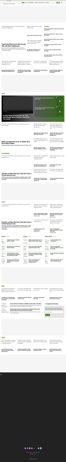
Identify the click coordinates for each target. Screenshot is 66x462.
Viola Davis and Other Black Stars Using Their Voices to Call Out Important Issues (54, 29)
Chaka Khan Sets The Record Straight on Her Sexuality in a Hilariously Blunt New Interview (24, 71)
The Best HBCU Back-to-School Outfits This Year (57, 254)
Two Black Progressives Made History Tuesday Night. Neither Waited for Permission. (56, 71)
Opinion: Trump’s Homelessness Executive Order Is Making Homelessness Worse (34, 261)
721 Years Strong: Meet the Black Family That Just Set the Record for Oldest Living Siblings (57, 148)
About (31, 452)
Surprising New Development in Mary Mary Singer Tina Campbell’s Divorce (8, 71)
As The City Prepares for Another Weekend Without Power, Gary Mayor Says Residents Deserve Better (13, 254)
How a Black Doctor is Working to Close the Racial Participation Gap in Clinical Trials (33, 50)
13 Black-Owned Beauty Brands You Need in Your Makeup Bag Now (56, 260)
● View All (7, 236)
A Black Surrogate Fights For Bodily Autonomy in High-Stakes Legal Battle (24, 350)
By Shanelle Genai (4, 229)
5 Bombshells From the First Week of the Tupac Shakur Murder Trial (56, 298)
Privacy (33, 452)
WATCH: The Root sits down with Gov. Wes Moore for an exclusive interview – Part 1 (44, 108)
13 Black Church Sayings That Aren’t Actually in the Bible (13, 240)
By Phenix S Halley (53, 217)
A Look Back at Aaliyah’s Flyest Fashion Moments (39, 229)
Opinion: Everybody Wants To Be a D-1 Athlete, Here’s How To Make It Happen (53, 34)
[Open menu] (61, 2)
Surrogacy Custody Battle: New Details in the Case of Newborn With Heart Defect (54, 40)
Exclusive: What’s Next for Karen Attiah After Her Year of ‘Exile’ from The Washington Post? (56, 134)
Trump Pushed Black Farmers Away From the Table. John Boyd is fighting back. (14, 45)
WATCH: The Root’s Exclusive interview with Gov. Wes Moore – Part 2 (44, 98)
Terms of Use (38, 452)
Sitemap (27, 452)
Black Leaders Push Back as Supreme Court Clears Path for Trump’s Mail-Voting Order (53, 55)
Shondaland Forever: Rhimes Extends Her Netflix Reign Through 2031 (52, 45)
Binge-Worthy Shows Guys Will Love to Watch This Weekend (13, 247)
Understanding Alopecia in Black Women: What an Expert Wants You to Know (56, 350)
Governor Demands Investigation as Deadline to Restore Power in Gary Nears (25, 303)
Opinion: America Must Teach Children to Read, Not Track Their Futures (35, 247)
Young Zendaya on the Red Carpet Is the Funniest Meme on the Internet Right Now (13, 261)
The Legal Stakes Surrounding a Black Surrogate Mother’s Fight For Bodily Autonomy (8, 350)
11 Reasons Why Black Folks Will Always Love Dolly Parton (41, 71)
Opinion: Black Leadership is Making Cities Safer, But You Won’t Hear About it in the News (35, 254)
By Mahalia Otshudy (53, 232)
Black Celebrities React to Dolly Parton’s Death (34, 35)
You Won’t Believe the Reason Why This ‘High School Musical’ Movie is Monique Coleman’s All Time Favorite (16, 117)
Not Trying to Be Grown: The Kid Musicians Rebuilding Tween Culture (52, 50)
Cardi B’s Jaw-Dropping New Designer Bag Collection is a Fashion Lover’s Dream (56, 230)
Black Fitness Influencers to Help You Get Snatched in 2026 (40, 350)
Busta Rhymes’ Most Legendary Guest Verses (39, 298)
